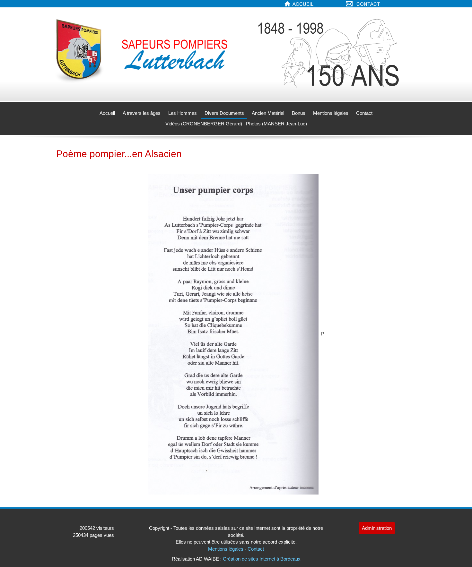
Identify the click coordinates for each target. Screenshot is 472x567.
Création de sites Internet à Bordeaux (262, 559)
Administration (377, 528)
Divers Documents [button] (224, 113)
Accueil (107, 113)
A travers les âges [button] (142, 113)
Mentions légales (330, 113)
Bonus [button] (298, 113)
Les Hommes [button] (182, 113)
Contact (364, 113)
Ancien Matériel (268, 113)
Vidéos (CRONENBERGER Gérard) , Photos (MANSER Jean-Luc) (236, 123)
